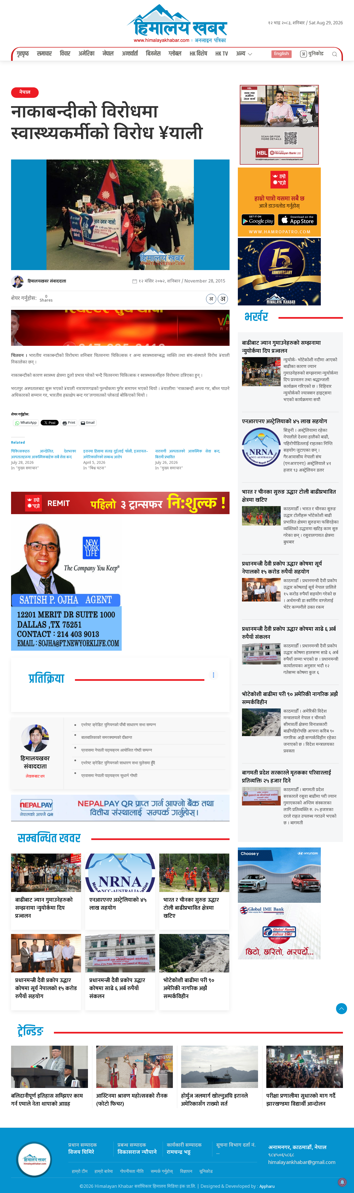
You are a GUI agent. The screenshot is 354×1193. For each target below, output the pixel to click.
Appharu (267, 1186)
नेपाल (108, 54)
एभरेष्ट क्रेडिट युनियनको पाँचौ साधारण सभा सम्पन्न (118, 724)
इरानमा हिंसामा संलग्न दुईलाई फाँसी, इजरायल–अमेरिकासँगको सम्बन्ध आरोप (115, 454)
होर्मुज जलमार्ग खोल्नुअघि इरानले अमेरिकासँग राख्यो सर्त (214, 1100)
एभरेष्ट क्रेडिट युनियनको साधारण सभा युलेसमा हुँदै (118, 762)
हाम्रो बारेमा (104, 1171)
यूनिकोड (206, 1171)
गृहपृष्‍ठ (23, 54)
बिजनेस (153, 54)
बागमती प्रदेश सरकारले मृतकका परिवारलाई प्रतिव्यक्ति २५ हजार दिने (286, 777)
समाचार (44, 54)
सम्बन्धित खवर (49, 839)
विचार (65, 54)
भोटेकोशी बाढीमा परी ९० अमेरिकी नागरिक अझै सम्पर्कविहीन (188, 988)
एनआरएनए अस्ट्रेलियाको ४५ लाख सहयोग (118, 904)
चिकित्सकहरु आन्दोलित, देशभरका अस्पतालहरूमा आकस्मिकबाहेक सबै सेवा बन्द (43, 454)
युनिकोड (316, 54)
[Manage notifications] (342, 1182)
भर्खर (256, 317)
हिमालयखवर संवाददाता (47, 281)
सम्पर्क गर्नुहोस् (162, 1171)
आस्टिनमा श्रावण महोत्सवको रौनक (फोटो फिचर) (132, 1100)
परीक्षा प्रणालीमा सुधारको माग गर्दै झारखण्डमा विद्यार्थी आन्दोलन (300, 1100)
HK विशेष (198, 54)
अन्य (240, 54)
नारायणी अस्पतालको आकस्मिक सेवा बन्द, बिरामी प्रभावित (187, 454)
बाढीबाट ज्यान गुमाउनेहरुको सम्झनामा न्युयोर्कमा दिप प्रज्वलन (44, 908)
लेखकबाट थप (35, 776)
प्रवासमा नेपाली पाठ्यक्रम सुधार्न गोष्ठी (109, 775)
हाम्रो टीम (79, 1171)
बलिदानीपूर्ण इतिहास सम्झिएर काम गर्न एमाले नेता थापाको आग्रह (47, 1100)
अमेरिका (86, 54)
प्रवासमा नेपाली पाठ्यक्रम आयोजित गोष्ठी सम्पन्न (116, 750)
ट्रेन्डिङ (30, 1032)
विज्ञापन (186, 1171)
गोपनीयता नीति (132, 1171)
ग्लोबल (175, 54)
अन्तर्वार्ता (130, 54)
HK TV (221, 54)
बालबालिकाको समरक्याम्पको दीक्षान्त (106, 737)
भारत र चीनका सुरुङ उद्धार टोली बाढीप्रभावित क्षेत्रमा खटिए (191, 908)
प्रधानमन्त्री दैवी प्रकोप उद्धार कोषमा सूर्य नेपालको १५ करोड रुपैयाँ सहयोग (46, 988)
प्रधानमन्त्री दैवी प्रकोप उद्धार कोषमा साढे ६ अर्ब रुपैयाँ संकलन (117, 988)
